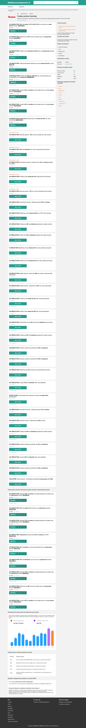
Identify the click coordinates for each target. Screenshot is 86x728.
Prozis (60, 92)
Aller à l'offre (18, 139)
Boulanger (10, 708)
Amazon (10, 702)
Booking (10, 706)
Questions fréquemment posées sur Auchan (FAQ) (67, 30)
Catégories (21, 6)
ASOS (9, 704)
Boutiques (10, 6)
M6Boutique (62, 90)
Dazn (60, 88)
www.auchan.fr (68, 64)
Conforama (10, 710)
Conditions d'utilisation (64, 704)
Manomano (10, 715)
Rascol (60, 95)
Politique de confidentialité (65, 702)
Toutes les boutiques (13, 721)
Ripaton (60, 99)
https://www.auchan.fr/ (21, 20)
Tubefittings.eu (62, 103)
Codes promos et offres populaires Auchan (67, 27)
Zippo (60, 105)
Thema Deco (62, 101)
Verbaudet (10, 717)
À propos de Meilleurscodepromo (41, 702)
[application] (32, 637)
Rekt (60, 97)
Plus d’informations (12, 46)
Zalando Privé (11, 719)
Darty (9, 712)
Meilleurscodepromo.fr (19, 2)
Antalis (60, 86)
